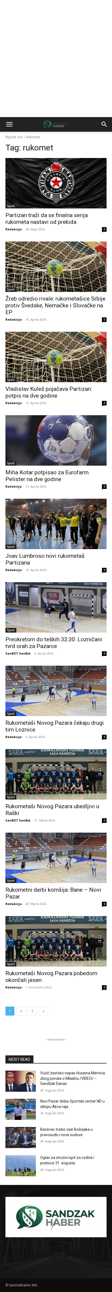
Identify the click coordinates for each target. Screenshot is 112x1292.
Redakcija (13, 229)
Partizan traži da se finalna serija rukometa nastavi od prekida (46, 218)
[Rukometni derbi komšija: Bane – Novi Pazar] (56, 858)
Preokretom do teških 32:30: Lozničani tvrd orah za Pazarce (53, 642)
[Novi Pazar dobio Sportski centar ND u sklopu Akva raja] (20, 1109)
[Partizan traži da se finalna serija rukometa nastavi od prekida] (56, 183)
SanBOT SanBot (17, 653)
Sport (11, 206)
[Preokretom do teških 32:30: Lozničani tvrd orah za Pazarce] (56, 607)
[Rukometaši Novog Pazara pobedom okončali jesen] (56, 941)
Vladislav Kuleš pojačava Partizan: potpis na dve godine (48, 392)
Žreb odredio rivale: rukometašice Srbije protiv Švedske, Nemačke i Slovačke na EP (55, 305)
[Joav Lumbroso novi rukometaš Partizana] (56, 524)
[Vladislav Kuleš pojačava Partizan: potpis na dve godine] (56, 357)
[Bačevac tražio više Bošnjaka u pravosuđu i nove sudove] (20, 1137)
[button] (9, 124)
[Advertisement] (56, 58)
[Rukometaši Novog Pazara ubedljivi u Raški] (56, 774)
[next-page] (43, 1011)
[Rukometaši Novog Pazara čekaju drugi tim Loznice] (56, 691)
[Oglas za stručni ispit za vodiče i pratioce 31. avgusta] (20, 1165)
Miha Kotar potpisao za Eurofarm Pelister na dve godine (47, 475)
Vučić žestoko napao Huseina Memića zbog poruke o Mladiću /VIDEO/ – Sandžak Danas (72, 1078)
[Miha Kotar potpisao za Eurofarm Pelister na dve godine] (56, 440)
